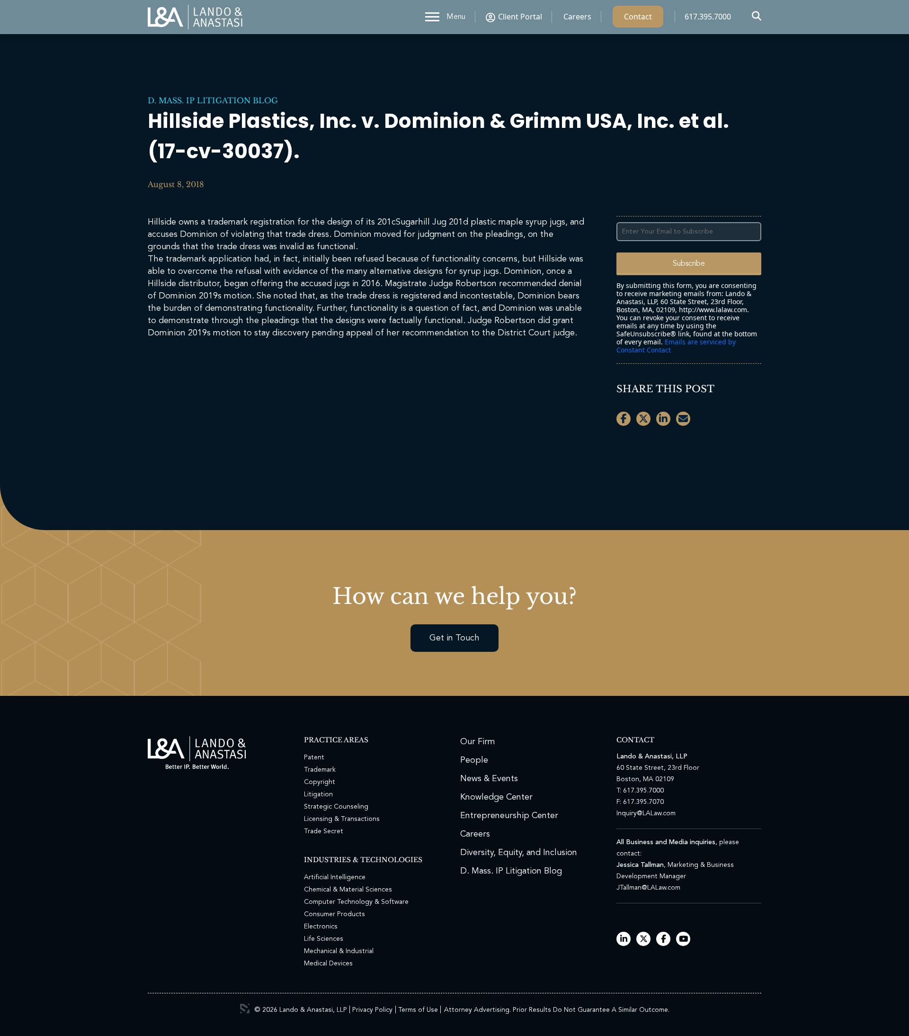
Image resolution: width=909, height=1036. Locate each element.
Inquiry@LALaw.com (646, 813)
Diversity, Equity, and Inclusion (518, 852)
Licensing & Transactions (342, 819)
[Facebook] (663, 940)
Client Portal (520, 16)
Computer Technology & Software (356, 902)
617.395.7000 (708, 16)
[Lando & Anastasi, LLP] (195, 17)
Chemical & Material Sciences (348, 889)
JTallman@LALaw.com (648, 887)
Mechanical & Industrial (339, 951)
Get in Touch (454, 638)
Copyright (319, 782)
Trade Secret (323, 831)
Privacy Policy (372, 1010)
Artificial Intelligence (334, 877)
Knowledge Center (496, 797)
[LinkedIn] (623, 940)
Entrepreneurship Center (509, 815)
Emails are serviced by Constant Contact (676, 345)
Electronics (321, 926)
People (474, 760)
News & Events (489, 779)
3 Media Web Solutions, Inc (245, 1008)
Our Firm (477, 742)
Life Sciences (323, 939)
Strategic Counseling (336, 806)
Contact (638, 16)
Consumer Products (334, 914)
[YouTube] (683, 940)
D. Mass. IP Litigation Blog (213, 100)
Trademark (320, 769)
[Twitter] (644, 940)
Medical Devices (328, 963)
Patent (314, 757)
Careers (577, 16)
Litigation (318, 794)
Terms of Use (418, 1010)
